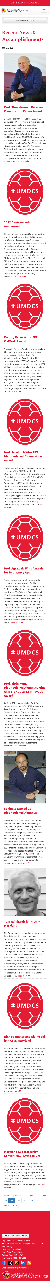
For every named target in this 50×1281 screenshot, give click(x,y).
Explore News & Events (25, 20)
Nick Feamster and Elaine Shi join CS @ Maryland (24, 1039)
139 (5, 1200)
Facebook (4, 1263)
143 (31, 1200)
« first (6, 1195)
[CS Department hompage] (25, 1274)
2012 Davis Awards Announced (17, 224)
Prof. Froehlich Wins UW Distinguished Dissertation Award (23, 456)
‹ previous (16, 1195)
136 (31, 1195)
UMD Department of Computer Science (20, 10)
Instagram (17, 1263)
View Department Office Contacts (15, 1235)
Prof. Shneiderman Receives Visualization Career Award (23, 109)
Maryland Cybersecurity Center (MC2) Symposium (22, 1154)
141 (18, 1200)
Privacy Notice (24, 1267)
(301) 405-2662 (19, 1257)
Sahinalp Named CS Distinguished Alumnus (20, 811)
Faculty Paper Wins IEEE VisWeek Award (21, 339)
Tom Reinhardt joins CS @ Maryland (22, 923)
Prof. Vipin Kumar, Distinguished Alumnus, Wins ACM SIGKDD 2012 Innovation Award (24, 689)
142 (24, 1200)
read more (22, 161)
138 (44, 1195)
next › (6, 1205)
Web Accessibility (9, 1267)
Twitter (10, 1263)
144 (37, 1200)
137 (38, 1195)
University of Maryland (25, 3)
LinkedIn (23, 1263)
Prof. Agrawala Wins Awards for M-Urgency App (23, 570)
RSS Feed (29, 1263)
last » (14, 1205)
